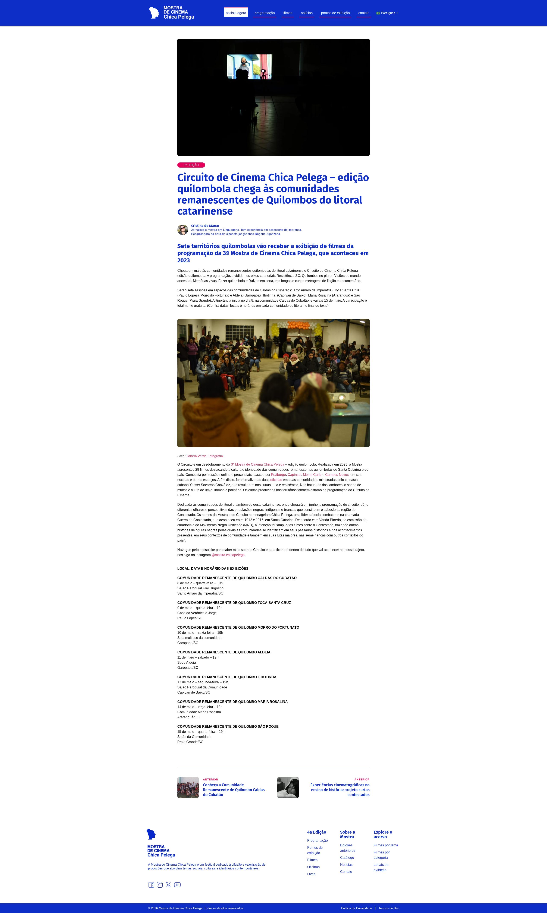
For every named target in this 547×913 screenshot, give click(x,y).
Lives (311, 874)
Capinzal (294, 474)
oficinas (276, 480)
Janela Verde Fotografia (205, 456)
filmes (287, 13)
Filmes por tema (386, 845)
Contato (346, 872)
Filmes (312, 860)
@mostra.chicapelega (228, 555)
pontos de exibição (335, 13)
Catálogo (347, 857)
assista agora (236, 13)
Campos (331, 474)
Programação (317, 840)
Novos (344, 474)
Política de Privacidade (356, 908)
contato (363, 13)
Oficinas (313, 867)
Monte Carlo (312, 474)
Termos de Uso (389, 908)
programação (265, 13)
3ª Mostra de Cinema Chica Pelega (257, 464)
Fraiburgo (278, 474)
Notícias (346, 864)
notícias (307, 13)
